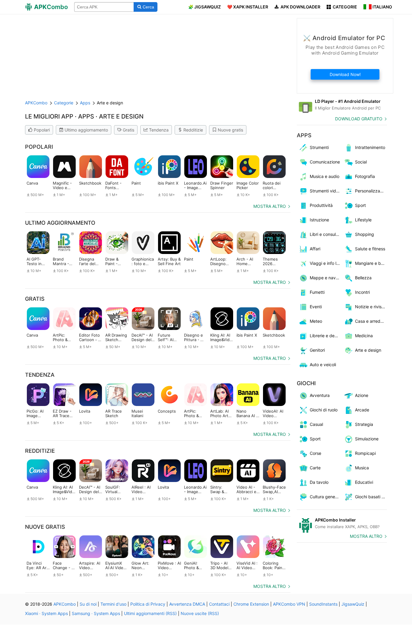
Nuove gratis (230, 129)
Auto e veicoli (323, 364)
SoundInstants (323, 604)
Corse (315, 453)
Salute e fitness (370, 248)
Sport (360, 205)
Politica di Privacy (147, 604)
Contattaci (219, 604)
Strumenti (319, 147)
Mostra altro (269, 206)
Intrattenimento (370, 147)
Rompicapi (365, 453)
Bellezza (363, 277)
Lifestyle (363, 219)
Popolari (42, 129)
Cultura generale (326, 496)
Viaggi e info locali (326, 263)
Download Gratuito (358, 118)
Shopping (364, 234)
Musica (362, 467)
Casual (316, 424)
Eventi (316, 306)
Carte (315, 467)
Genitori (317, 350)
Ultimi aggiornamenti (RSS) (150, 613)
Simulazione (367, 438)
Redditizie (193, 129)
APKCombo (36, 102)
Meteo (316, 321)
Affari (315, 248)
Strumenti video (325, 190)
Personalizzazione (371, 190)
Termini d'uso (113, 604)
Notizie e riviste (370, 306)
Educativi (364, 482)
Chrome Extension (251, 604)
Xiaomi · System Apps (46, 613)
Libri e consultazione (326, 234)
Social (361, 161)
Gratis (128, 129)
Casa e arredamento (371, 321)
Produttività (321, 205)
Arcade (362, 409)
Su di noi (88, 604)
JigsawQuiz (352, 604)
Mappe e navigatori (326, 277)
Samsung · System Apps (96, 613)
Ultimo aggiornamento (86, 129)
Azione (361, 395)
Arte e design (368, 350)
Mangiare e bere (371, 263)
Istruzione (319, 219)
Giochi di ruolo (324, 409)
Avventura (320, 395)
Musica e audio (324, 176)
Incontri (362, 292)
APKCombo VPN (289, 604)
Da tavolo (319, 482)
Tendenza (159, 129)
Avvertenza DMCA (187, 604)
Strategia (364, 424)
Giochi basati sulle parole (371, 496)
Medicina (364, 335)
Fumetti (317, 292)
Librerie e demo (325, 335)
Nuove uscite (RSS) (200, 613)
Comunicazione (325, 161)
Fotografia (365, 176)
